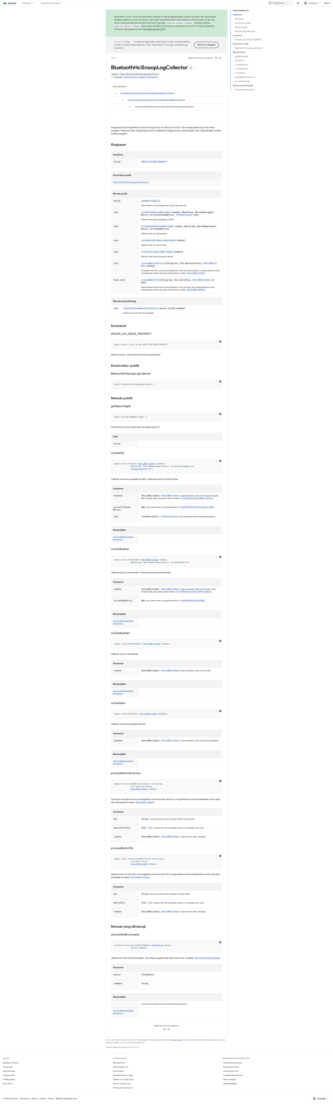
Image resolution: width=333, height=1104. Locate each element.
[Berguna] (216, 58)
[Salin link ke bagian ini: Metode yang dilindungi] (148, 926)
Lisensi (42, 1098)
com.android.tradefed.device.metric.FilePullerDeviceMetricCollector (156, 100)
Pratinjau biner (9, 1075)
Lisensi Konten (176, 1040)
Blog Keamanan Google (123, 1075)
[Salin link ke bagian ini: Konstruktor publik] (142, 366)
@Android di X (119, 1063)
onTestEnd (147, 212)
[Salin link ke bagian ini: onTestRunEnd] (131, 549)
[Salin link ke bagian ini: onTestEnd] (126, 453)
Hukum (34, 1098)
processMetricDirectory (154, 263)
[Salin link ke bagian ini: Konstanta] (128, 326)
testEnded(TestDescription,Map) (197, 507)
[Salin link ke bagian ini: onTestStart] (128, 703)
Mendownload (9, 1071)
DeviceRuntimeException (207, 958)
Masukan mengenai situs (66, 1098)
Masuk (327, 3)
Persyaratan (8, 1067)
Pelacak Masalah (230, 1083)
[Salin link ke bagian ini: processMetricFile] (135, 848)
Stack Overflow (229, 1079)
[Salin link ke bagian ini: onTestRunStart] (132, 633)
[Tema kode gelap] (220, 341)
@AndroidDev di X (120, 1067)
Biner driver (7, 1083)
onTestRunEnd (148, 226)
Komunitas (24, 1098)
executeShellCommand (134, 308)
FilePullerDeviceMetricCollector (140, 77)
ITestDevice (152, 308)
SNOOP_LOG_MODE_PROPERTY (154, 161)
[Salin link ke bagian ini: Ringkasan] (128, 145)
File (150, 828)
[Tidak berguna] (220, 58)
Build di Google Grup (121, 1083)
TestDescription (184, 215)
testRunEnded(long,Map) (193, 600)
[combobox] (281, 3)
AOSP (113, 58)
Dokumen (27, 3)
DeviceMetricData (161, 212)
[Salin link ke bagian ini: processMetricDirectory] (143, 773)
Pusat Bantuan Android (232, 1063)
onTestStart (148, 252)
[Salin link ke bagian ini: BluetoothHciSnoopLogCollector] (153, 373)
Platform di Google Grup (123, 1079)
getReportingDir (150, 201)
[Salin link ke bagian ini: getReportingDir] (133, 406)
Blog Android (118, 1071)
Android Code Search (51, 3)
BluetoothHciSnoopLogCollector (130, 182)
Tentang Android (10, 1098)
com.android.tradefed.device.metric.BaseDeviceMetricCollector (147, 93)
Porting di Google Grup (122, 1088)
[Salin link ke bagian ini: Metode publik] (135, 398)
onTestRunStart (149, 240)
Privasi (50, 1098)
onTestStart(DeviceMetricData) (197, 498)
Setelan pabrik (9, 1079)
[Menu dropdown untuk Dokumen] (34, 3)
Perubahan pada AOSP (154, 29)
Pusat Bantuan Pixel (231, 1067)
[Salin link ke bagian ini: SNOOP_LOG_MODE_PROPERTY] (154, 334)
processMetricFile (151, 280)
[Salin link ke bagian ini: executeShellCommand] (141, 934)
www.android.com (231, 1071)
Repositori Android (10, 1063)
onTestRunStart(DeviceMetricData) (193, 591)
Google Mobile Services (232, 1075)
